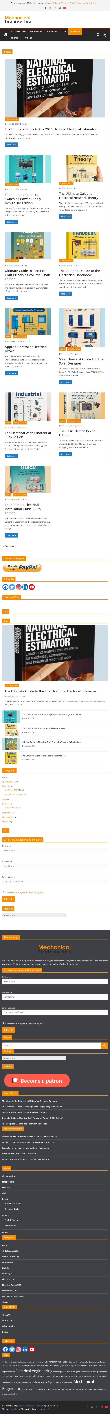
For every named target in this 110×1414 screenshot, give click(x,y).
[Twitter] (12, 587)
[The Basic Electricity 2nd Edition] (82, 405)
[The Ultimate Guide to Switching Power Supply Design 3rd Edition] (28, 169)
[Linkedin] (25, 587)
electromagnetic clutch (61, 1372)
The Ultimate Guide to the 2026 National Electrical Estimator (51, 129)
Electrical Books (12, 119)
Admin (24, 124)
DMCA (5, 1332)
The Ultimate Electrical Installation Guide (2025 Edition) (23, 508)
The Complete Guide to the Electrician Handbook (79, 272)
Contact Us (7, 1320)
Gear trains (92, 1376)
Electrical (52, 31)
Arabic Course (11, 807)
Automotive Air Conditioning (38, 1362)
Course (14, 38)
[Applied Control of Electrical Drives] (28, 321)
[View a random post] (104, 35)
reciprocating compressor (53, 1389)
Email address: (8, 877)
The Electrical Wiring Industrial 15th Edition (28, 435)
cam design (16, 1366)
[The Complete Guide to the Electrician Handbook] (82, 245)
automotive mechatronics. (79, 1362)
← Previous (8, 546)
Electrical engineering (33, 1370)
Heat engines (101, 1376)
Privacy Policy (8, 1326)
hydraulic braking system (19, 1382)
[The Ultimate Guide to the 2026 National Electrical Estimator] (55, 88)
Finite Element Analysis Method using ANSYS (33, 1142)
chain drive (38, 1366)
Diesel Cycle (86, 1365)
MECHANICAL (36, 31)
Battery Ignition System (97, 1362)
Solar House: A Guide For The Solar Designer (81, 361)
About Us (6, 1315)
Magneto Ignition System (64, 1382)
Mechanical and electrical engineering (32, 1148)
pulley (41, 1389)
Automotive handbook (59, 1361)
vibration (13, 1394)
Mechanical (7, 817)
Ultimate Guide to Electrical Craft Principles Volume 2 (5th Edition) (27, 274)
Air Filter (5, 1362)
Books (74, 31)
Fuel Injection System (44, 1376)
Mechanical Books (13, 794)
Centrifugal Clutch (27, 1366)
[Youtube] (32, 587)
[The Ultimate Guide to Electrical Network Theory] (82, 168)
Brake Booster (7, 1366)
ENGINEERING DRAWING (10, 1376)
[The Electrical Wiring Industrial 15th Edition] (28, 406)
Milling (26, 1389)
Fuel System (56, 1376)
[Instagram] (19, 587)
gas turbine (75, 1376)
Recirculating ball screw (70, 1389)
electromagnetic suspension (79, 1372)
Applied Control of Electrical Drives (26, 348)
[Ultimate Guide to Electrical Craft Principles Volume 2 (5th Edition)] (28, 245)
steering (92, 1389)
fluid (34, 1376)
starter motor (84, 1389)
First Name (7, 846)
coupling (70, 1366)
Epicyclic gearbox (25, 1376)
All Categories (18, 31)
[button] (78, 31)
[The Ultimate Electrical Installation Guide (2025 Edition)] (28, 479)
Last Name (7, 861)
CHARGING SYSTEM (49, 1366)
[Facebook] (5, 587)
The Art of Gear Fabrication (23, 1153)
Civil (64, 31)
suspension (99, 1389)
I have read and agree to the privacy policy (24, 892)
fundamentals (65, 1376)
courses (77, 1365)
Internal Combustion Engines (42, 1382)
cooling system (61, 1366)
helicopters (6, 1382)
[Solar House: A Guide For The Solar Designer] (82, 327)
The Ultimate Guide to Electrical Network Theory (78, 195)
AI (3, 777)
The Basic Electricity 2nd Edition (77, 433)
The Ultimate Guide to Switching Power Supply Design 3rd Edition (23, 198)
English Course (11, 1220)
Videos (28, 38)
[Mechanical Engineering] (5, 35)
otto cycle (33, 1389)
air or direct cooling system (18, 1362)
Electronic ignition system (98, 1372)
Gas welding (83, 1376)
